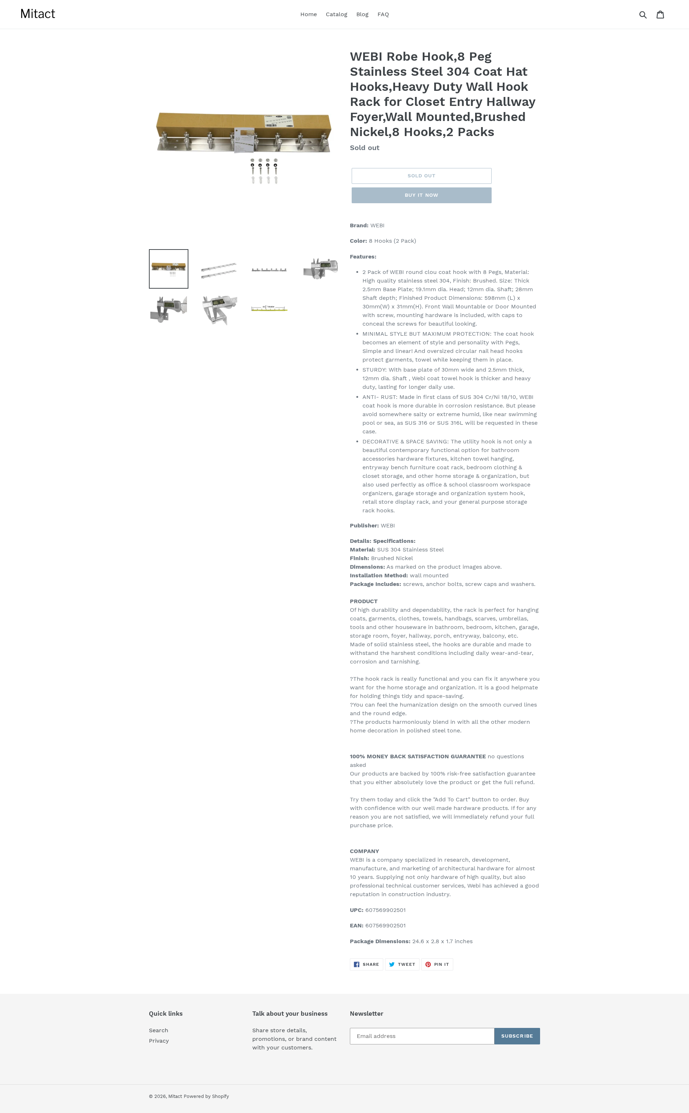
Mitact (175, 1096)
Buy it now (422, 195)
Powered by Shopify (206, 1096)
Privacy (159, 1040)
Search (158, 1030)
